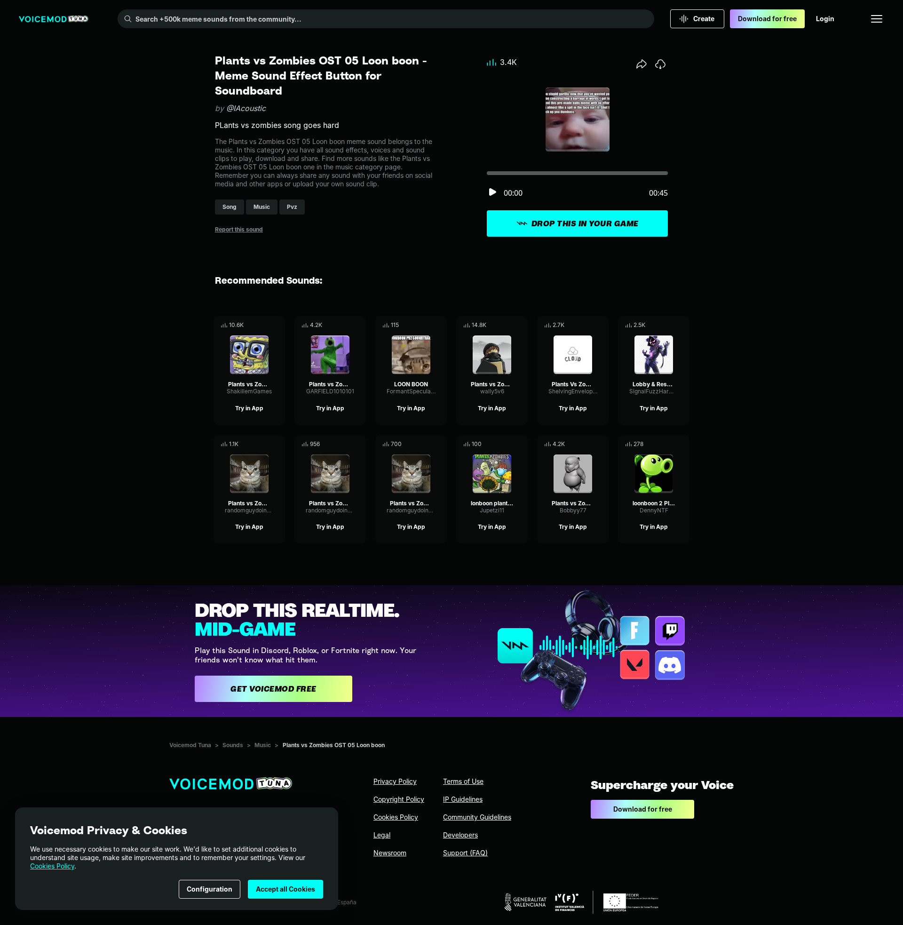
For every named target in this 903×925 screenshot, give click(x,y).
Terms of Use (463, 781)
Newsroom (389, 853)
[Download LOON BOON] (439, 325)
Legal (381, 835)
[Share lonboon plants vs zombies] (507, 444)
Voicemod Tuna (190, 745)
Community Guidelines (477, 817)
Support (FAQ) (465, 853)
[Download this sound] (660, 64)
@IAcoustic (246, 108)
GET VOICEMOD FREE (273, 689)
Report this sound (239, 229)
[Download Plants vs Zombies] (278, 325)
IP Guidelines (463, 799)
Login (825, 19)
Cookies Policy (52, 866)
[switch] (492, 192)
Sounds (232, 745)
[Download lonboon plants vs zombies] (520, 444)
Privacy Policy (395, 781)
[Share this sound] (641, 64)
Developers (460, 835)
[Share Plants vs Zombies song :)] (345, 325)
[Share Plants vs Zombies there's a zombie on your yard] (264, 444)
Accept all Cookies (285, 889)
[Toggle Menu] (876, 18)
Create (703, 19)
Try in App (249, 408)
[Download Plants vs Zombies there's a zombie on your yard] (278, 444)
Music (262, 745)
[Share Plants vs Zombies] (264, 325)
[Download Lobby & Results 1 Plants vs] (682, 325)
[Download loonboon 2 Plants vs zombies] (682, 444)
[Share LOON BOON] (426, 325)
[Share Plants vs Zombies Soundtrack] (507, 325)
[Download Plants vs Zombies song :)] (358, 325)
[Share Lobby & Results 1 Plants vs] (669, 325)
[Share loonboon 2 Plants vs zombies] (669, 444)
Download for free (767, 19)
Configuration (209, 889)
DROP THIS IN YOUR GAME (585, 223)
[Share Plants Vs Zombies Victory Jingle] (588, 325)
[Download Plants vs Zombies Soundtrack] (520, 325)
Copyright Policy (398, 799)
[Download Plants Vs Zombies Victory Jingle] (601, 325)
